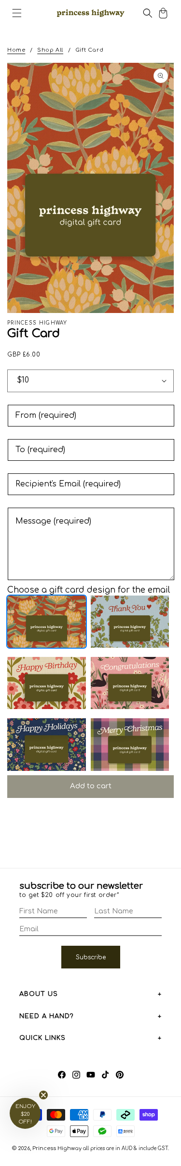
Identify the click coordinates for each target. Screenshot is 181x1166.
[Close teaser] (43, 1095)
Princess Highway (57, 1148)
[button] (17, 13)
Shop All (50, 50)
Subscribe (91, 957)
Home (16, 50)
